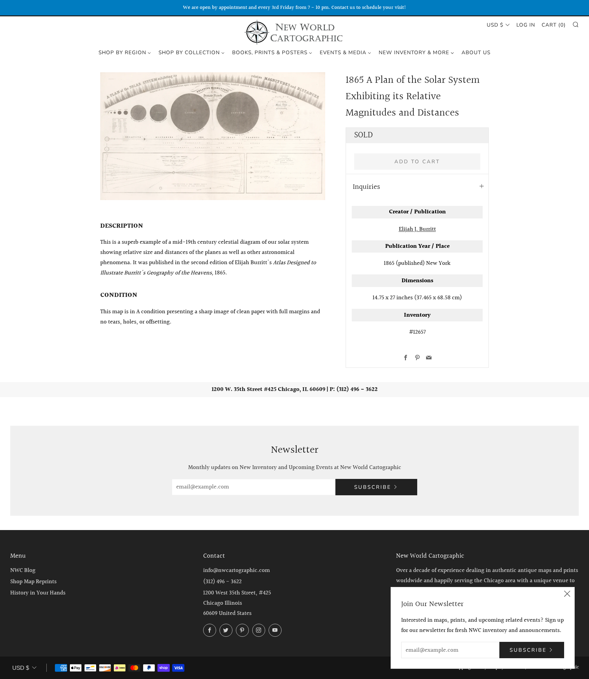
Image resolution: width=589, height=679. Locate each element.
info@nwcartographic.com (236, 570)
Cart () (554, 24)
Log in (525, 24)
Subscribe (372, 487)
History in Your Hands (37, 593)
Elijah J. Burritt (417, 229)
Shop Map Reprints (33, 581)
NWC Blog (22, 570)
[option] (212, 136)
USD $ (495, 24)
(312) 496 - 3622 (222, 581)
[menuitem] (125, 52)
